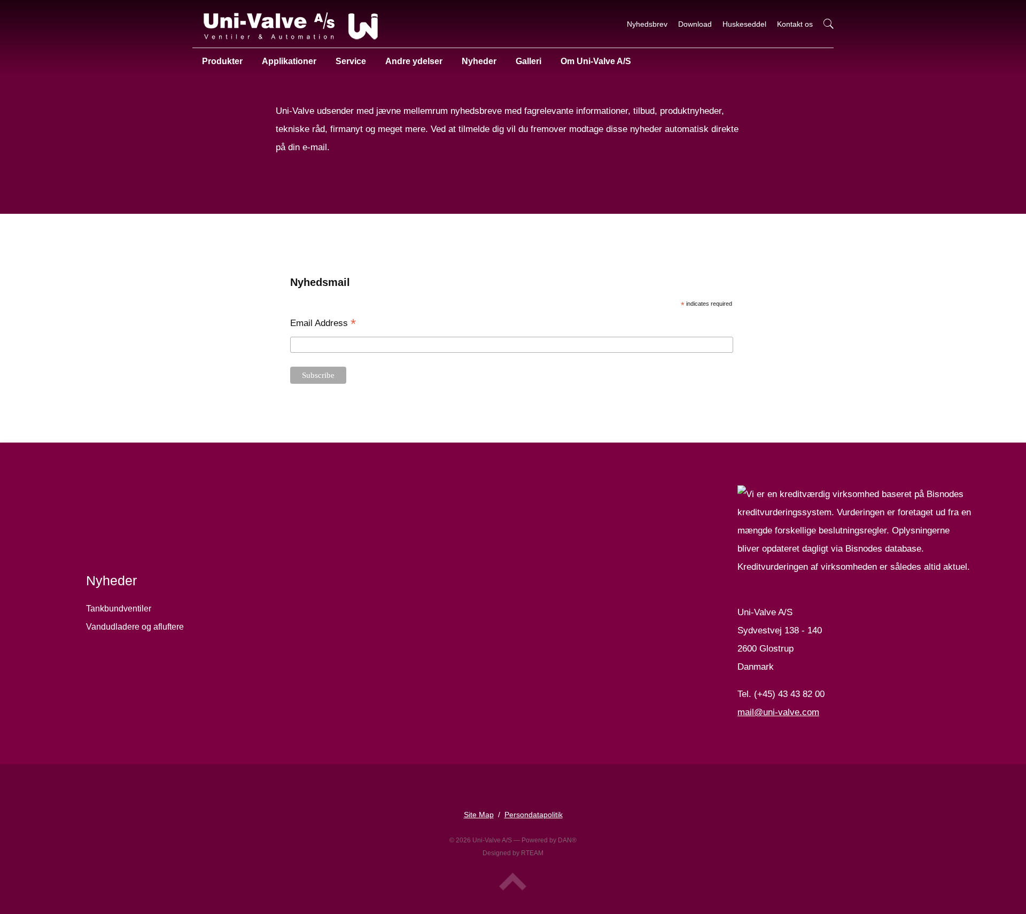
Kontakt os (795, 24)
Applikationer (289, 61)
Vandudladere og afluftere (135, 626)
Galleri (528, 61)
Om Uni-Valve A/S (596, 61)
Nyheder (479, 61)
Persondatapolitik (533, 814)
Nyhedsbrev (647, 24)
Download (695, 24)
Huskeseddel (744, 24)
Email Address (323, 323)
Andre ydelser (413, 61)
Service (351, 61)
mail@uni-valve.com (778, 712)
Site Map (479, 814)
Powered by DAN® (549, 840)
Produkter (222, 61)
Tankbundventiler (118, 608)
